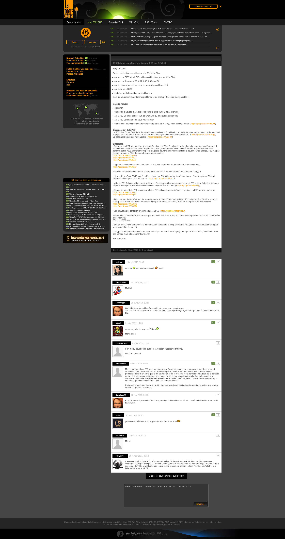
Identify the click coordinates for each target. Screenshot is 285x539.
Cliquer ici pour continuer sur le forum (166, 476)
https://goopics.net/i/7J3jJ (124, 158)
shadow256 (121, 364)
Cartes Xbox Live (74, 71)
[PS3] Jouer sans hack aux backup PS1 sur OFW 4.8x (140, 63)
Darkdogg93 (121, 303)
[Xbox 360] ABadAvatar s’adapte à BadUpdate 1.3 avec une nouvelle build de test (162, 29)
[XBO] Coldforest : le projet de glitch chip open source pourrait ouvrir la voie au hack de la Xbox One (169, 37)
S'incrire (96, 47)
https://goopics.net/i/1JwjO (124, 167)
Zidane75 (120, 436)
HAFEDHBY (121, 282)
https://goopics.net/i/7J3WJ (203, 124)
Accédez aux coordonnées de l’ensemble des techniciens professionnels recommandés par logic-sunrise (86, 121)
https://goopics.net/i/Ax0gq (203, 135)
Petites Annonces (74, 74)
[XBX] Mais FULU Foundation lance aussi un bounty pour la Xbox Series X (159, 45)
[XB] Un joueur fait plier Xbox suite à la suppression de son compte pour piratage (161, 41)
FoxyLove (120, 456)
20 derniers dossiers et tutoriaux (86, 180)
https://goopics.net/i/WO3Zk (125, 206)
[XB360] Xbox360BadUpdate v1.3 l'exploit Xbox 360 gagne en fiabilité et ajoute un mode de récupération (171, 33)
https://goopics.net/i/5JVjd (124, 160)
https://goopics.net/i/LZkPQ (160, 137)
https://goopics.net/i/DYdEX (173, 211)
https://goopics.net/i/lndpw (124, 195)
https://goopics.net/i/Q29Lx (124, 192)
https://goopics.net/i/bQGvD (125, 204)
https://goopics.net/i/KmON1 (161, 178)
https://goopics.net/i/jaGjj (188, 185)
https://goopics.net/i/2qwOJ (125, 155)
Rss (68, 85)
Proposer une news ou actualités (81, 91)
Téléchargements (82, 63)
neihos (119, 262)
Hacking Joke (121, 343)
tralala (118, 415)
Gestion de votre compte (82, 96)
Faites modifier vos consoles (86, 69)
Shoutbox (70, 80)
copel (118, 323)
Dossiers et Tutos (80, 60)
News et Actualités (81, 58)
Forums (70, 82)
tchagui (150, 250)
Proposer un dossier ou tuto (79, 93)
